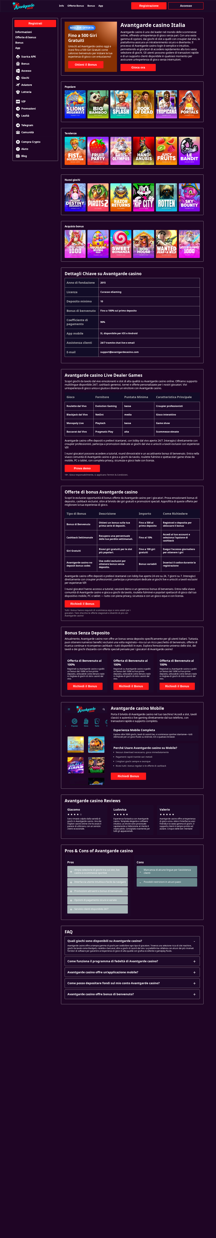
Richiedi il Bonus (82, 603)
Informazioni (23, 32)
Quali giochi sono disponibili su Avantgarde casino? (104, 941)
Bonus (91, 5)
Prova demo (82, 468)
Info (61, 5)
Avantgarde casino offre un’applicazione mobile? (102, 972)
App (100, 5)
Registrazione (149, 5)
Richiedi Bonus (128, 776)
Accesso (186, 5)
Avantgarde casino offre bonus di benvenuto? (100, 994)
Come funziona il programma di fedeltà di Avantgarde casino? (112, 961)
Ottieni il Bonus (86, 64)
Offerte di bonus (25, 37)
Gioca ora (138, 67)
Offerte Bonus (75, 5)
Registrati (35, 23)
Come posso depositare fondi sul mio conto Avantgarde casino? (113, 983)
